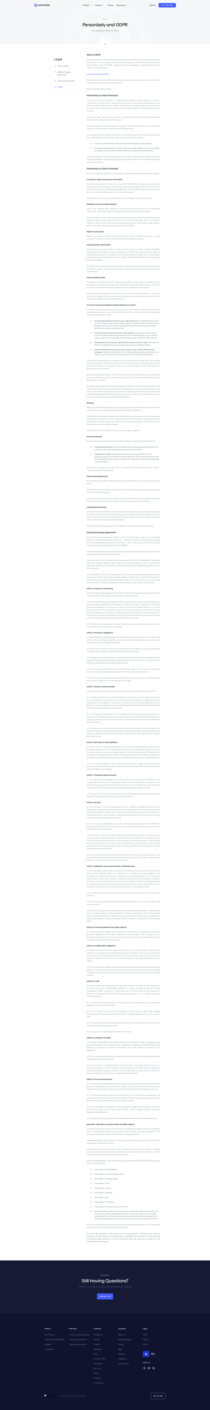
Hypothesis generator (78, 1344)
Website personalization (54, 1339)
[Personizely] (58, 5)
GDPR (60, 87)
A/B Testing (49, 1335)
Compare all (98, 1383)
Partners (98, 5)
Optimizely (98, 1349)
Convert (97, 1378)
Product (86, 5)
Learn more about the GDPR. (98, 74)
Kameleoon (98, 1363)
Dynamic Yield (99, 1359)
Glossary (121, 1354)
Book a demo (123, 1363)
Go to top (158, 1396)
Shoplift (97, 1344)
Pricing (110, 5)
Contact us (105, 1296)
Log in (152, 5)
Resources (120, 5)
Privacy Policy (63, 66)
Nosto (96, 1373)
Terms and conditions (66, 81)
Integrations (49, 1349)
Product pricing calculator (79, 1335)
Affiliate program (124, 1339)
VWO (96, 1354)
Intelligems (98, 1335)
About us (121, 1335)
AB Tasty (97, 1368)
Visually (97, 1339)
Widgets (48, 1344)
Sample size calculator (78, 1339)
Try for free (167, 5)
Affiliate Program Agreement (64, 73)
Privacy (146, 1339)
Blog (120, 1349)
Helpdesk (122, 1359)
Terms (145, 1335)
